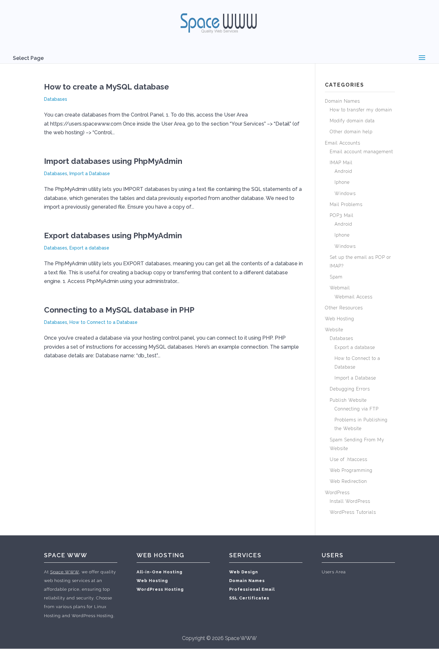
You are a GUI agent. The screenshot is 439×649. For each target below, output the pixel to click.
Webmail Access (353, 296)
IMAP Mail (341, 162)
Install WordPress (350, 501)
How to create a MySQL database (106, 86)
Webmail (340, 287)
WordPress (337, 492)
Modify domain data (352, 120)
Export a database (89, 247)
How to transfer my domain (361, 109)
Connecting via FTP (357, 408)
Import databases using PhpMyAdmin (113, 161)
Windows (345, 193)
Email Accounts (342, 143)
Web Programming (351, 470)
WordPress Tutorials (353, 512)
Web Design (243, 571)
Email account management (361, 151)
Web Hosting (339, 318)
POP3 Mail (342, 215)
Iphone (342, 182)
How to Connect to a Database (103, 322)
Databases (55, 99)
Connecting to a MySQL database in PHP (119, 310)
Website (334, 329)
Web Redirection (348, 481)
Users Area (334, 571)
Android (343, 171)
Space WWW (64, 571)
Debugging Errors (350, 388)
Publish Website (348, 400)
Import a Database (89, 173)
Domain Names (342, 101)
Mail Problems (346, 204)
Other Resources (344, 307)
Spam (336, 276)
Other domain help (351, 131)
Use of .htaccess (348, 459)
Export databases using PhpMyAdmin (113, 235)
